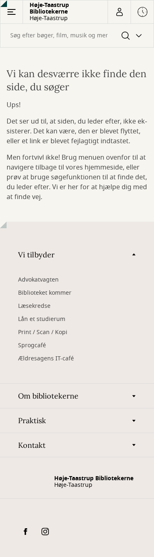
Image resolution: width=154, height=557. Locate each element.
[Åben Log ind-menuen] (119, 11)
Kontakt (32, 445)
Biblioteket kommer (44, 293)
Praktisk (32, 420)
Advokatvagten (38, 279)
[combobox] (77, 35)
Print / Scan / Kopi (42, 332)
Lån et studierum (41, 319)
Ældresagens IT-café (46, 358)
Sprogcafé (32, 345)
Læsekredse (34, 306)
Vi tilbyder (36, 254)
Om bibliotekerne (48, 396)
